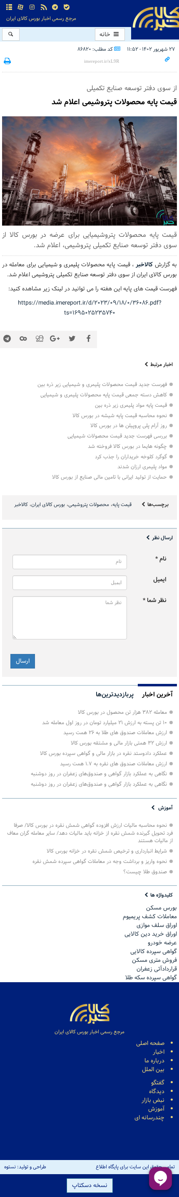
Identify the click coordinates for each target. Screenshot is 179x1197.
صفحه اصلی (150, 1043)
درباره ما (154, 1061)
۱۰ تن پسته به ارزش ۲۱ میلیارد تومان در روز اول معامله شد (104, 722)
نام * (161, 559)
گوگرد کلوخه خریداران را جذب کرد (131, 456)
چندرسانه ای (149, 1118)
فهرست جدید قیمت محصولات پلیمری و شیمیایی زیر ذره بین (102, 384)
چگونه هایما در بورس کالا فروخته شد (127, 446)
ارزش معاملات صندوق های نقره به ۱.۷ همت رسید (113, 763)
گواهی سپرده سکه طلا (151, 978)
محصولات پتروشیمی (88, 505)
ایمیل (160, 579)
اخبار (158, 1052)
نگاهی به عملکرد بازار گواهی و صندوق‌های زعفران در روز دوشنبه (99, 773)
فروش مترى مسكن (154, 960)
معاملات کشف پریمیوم (150, 917)
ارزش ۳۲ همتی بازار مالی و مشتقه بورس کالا (119, 743)
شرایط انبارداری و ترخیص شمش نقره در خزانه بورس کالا (107, 851)
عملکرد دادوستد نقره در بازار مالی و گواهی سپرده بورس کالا (103, 753)
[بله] (67, 7)
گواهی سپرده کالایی (153, 951)
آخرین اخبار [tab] (157, 695)
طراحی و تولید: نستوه (25, 1167)
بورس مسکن (161, 908)
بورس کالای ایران (48, 505)
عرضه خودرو (162, 943)
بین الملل (153, 1069)
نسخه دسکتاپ (89, 1185)
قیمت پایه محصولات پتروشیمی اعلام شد (114, 102)
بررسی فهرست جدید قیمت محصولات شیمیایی (117, 436)
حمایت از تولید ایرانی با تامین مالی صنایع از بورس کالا (109, 477)
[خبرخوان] (44, 7)
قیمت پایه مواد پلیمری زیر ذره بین (131, 405)
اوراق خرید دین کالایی (150, 934)
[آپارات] (21, 7)
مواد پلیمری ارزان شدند (142, 466)
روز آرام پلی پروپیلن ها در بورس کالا (128, 425)
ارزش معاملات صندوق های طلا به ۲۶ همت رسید (115, 732)
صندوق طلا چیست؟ (145, 872)
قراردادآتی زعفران (157, 969)
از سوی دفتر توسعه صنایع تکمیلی (132, 88)
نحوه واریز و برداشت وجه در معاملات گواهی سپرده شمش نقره (99, 861)
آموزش (165, 808)
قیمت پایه (122, 505)
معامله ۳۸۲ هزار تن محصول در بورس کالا (122, 712)
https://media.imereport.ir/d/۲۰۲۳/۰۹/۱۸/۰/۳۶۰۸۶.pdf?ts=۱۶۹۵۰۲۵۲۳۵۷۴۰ (90, 308)
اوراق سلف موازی (157, 925)
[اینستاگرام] (32, 7)
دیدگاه (156, 1091)
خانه (105, 34)
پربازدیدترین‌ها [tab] (115, 695)
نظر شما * (155, 600)
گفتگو (157, 1083)
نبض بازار (153, 1100)
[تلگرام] (55, 7)
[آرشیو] (9, 7)
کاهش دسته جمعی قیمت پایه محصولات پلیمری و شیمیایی (103, 395)
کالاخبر (21, 505)
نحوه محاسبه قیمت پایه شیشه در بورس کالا (119, 415)
